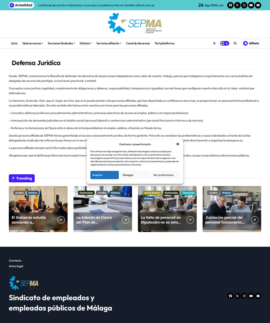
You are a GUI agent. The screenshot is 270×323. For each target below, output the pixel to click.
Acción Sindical (152, 192)
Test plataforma (164, 43)
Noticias (85, 43)
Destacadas (86, 192)
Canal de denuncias (138, 43)
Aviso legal (16, 266)
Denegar (128, 175)
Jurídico (19, 192)
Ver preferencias (163, 175)
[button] (178, 144)
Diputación (189, 192)
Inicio (14, 43)
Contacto (15, 260)
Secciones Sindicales (60, 43)
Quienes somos (31, 43)
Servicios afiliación (107, 43)
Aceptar (97, 175)
